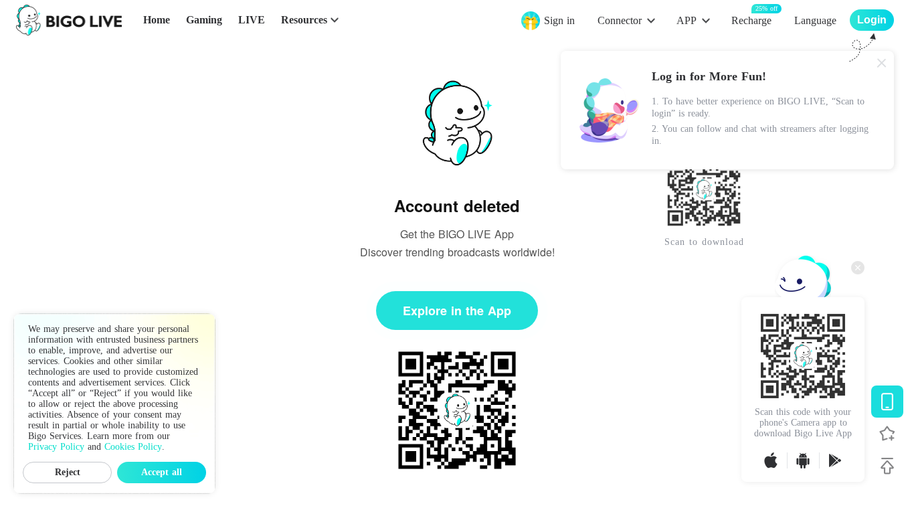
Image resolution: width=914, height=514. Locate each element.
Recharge (751, 19)
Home (156, 19)
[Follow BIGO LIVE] (887, 434)
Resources (304, 19)
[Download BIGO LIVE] (887, 402)
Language (815, 20)
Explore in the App (457, 310)
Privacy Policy (56, 447)
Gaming (204, 19)
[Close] (882, 63)
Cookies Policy (133, 447)
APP (686, 20)
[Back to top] (887, 466)
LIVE (251, 19)
